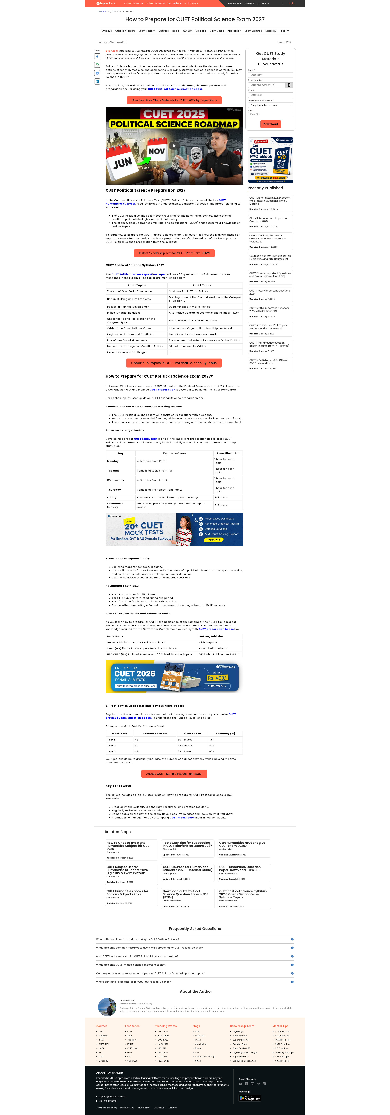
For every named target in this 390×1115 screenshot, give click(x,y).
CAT (101, 1056)
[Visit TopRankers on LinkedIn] (264, 1085)
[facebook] (97, 57)
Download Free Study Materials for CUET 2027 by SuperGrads (174, 100)
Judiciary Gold (240, 1035)
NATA (101, 1048)
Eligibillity (270, 31)
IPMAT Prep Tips (283, 1039)
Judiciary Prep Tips (284, 1052)
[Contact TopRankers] (282, 3)
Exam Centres (253, 31)
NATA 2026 (163, 1044)
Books (175, 31)
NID (100, 1052)
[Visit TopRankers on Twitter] (258, 1085)
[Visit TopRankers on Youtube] (240, 1085)
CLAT (101, 1031)
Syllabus (107, 31)
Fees (282, 31)
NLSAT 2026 (163, 1060)
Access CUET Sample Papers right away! (174, 773)
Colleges (200, 31)
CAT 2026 (162, 1056)
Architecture (201, 1044)
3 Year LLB (103, 1060)
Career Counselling (204, 1056)
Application (234, 31)
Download (270, 124)
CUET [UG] (104, 1044)
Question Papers (125, 31)
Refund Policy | (143, 1107)
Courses (164, 31)
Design (198, 1048)
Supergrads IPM (240, 1039)
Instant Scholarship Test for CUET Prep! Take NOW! (174, 253)
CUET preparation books (216, 629)
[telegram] (97, 74)
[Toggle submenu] (288, 31)
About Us (172, 1107)
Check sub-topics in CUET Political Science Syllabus (174, 363)
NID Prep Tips (281, 1048)
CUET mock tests (182, 817)
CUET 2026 (163, 1039)
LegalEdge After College (245, 1052)
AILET (129, 1035)
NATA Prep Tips (282, 1044)
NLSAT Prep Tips (283, 1060)
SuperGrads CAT (241, 1056)
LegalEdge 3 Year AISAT (244, 1060)
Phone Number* (256, 80)
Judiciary (103, 1035)
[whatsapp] (97, 66)
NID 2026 (162, 1048)
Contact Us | (159, 1107)
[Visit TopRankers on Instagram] (252, 1085)
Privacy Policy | (127, 1107)
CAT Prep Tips (282, 1056)
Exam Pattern (147, 31)
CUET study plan (146, 439)
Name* (251, 70)
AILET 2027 (163, 1052)
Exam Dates (216, 31)
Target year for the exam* (261, 100)
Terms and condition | (106, 1107)
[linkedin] (97, 82)
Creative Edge (240, 1044)
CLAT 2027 (163, 1031)
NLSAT (198, 1060)
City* (250, 110)
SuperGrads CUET (241, 1048)
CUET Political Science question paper (175, 89)
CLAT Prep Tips (282, 1031)
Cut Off (187, 31)
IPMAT (102, 1039)
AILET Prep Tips (282, 1035)
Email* (251, 90)
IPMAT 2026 (163, 1035)
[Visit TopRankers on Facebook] (246, 1085)
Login (291, 3)
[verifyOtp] (289, 85)
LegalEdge (238, 1031)
